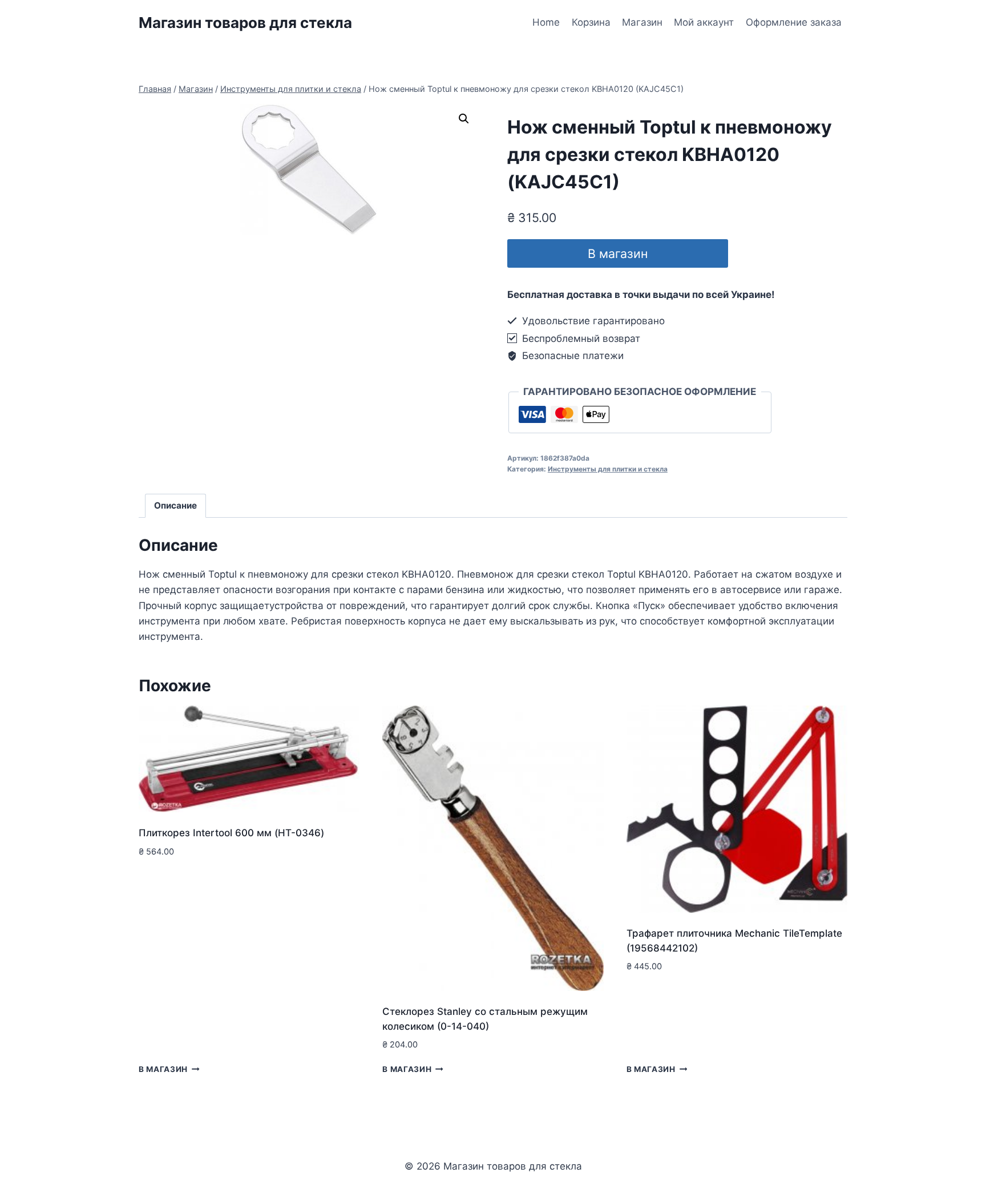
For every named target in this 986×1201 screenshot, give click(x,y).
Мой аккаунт (704, 22)
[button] (464, 118)
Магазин (642, 22)
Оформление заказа (794, 22)
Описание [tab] (175, 505)
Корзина (591, 22)
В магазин (618, 253)
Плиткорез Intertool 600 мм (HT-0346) (231, 833)
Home (546, 22)
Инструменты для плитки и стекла (608, 469)
